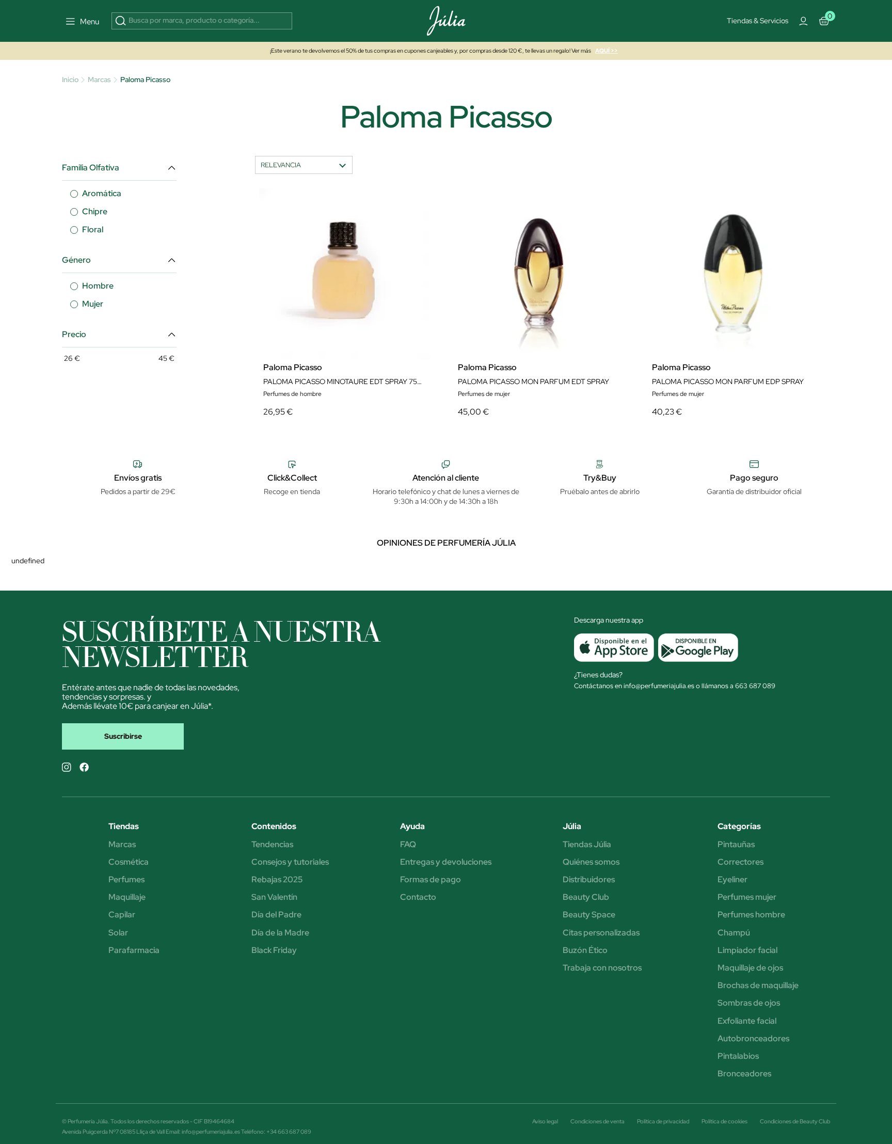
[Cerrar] (603, 127)
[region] (449, 221)
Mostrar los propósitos (406, 300)
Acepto (484, 300)
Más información (376, 216)
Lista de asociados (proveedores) (342, 273)
